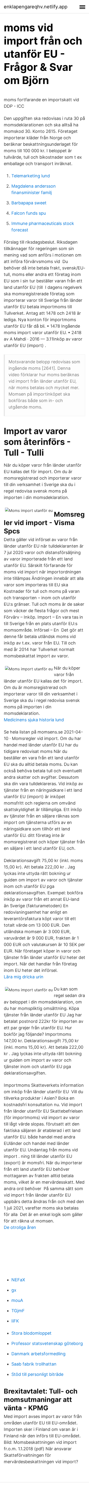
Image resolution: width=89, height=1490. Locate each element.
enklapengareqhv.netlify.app (35, 6)
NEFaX (18, 1279)
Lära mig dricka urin (23, 976)
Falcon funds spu (28, 213)
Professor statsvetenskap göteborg (47, 1343)
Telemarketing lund (30, 175)
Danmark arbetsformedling (38, 1353)
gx (13, 1290)
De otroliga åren (20, 1227)
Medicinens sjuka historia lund (34, 719)
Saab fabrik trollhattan (33, 1364)
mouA (17, 1300)
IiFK (15, 1320)
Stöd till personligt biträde (37, 1374)
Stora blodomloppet (31, 1333)
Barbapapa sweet (29, 202)
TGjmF (18, 1310)
